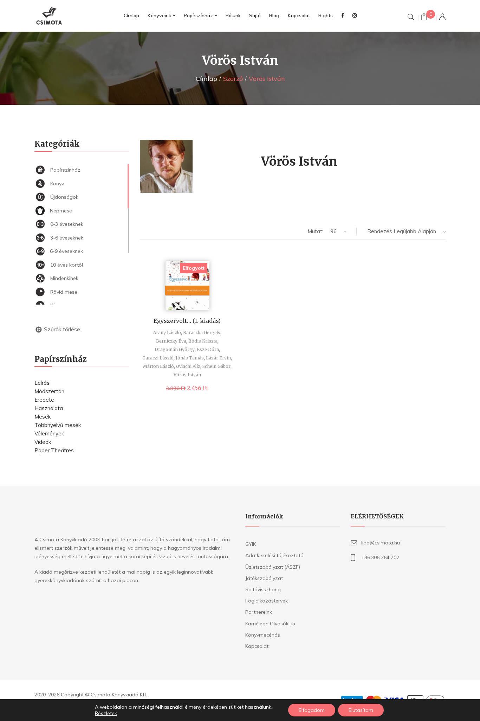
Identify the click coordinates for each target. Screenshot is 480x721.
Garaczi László (158, 357)
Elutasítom (361, 710)
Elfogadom (312, 710)
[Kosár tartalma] (424, 17)
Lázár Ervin (218, 357)
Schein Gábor (216, 366)
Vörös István (187, 374)
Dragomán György (175, 349)
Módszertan (49, 391)
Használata (48, 408)
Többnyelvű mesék (57, 425)
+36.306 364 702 (380, 557)
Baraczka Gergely (201, 332)
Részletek (106, 713)
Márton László (158, 366)
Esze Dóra (208, 349)
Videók (42, 442)
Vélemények (49, 433)
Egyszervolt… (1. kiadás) (187, 320)
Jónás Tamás (190, 357)
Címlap (206, 79)
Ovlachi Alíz (188, 366)
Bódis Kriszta (203, 341)
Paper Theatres (54, 450)
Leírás (42, 382)
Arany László (167, 332)
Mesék (42, 416)
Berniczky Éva (171, 341)
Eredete (44, 399)
